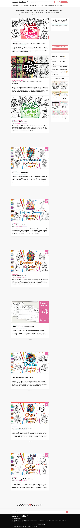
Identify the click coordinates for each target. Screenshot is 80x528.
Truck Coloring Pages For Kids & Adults (22, 377)
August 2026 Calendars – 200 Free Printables (55, 97)
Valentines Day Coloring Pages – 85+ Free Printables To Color (28, 43)
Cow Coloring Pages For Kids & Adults (22, 479)
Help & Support (17, 526)
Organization (47, 5)
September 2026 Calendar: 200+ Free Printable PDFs (64, 98)
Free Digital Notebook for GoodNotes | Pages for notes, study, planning (55, 88)
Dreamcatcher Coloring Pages (20, 172)
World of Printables (24, 123)
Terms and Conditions (33, 526)
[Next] (42, 505)
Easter (18, 223)
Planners (26, 5)
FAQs (24, 526)
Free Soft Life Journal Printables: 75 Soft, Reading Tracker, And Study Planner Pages (64, 117)
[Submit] (54, 2)
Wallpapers (57, 5)
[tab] (53, 54)
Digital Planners (40, 5)
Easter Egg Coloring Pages (19, 275)
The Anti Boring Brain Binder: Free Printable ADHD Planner (55, 117)
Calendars (21, 5)
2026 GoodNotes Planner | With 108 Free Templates (55, 107)
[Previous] (18, 505)
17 (40, 504)
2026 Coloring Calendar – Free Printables (23, 326)
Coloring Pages (33, 5)
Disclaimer (37, 526)
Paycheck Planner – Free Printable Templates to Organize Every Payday (63, 88)
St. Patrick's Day (19, 120)
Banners (52, 5)
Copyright (21, 526)
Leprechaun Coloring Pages (19, 121)
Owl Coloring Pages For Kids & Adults (22, 428)
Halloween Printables (20, 80)
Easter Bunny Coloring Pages (20, 225)
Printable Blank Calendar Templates (64, 107)
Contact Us (13, 526)
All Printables (15, 5)
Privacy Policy (27, 526)
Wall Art (62, 5)
